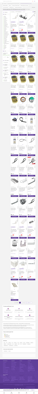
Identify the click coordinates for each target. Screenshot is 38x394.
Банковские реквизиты (6, 367)
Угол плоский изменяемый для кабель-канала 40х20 (21, 272)
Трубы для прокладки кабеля (18, 7)
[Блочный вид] (33, 12)
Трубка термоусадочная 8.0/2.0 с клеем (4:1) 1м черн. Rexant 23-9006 (30, 26)
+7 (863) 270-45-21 (13, 378)
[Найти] (32, 1)
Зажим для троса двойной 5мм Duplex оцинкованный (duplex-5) (31, 231)
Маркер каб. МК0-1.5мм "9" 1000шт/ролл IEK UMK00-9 (22, 45)
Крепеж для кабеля (5, 5)
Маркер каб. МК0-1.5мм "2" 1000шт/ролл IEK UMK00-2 (30, 66)
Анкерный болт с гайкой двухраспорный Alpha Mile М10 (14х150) (13, 293)
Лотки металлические (5, 7)
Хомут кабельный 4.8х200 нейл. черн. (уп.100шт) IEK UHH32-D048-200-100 (22, 128)
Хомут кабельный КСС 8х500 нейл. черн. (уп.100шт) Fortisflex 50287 (30, 209)
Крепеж (10, 5)
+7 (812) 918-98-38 (30, 378)
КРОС (20, 368)
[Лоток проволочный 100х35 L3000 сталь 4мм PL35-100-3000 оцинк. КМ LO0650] (23, 181)
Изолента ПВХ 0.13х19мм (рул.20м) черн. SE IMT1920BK (30, 107)
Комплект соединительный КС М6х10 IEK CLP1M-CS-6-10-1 (22, 209)
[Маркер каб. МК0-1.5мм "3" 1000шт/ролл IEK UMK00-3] (23, 58)
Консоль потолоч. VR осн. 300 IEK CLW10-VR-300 (31, 188)
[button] (19, 12)
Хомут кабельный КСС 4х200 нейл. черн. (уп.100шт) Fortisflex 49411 (22, 168)
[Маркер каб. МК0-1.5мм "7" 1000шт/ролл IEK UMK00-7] (31, 79)
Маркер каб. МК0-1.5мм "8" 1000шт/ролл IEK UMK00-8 (13, 107)
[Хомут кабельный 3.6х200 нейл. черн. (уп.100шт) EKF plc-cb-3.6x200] (23, 140)
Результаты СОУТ (5, 371)
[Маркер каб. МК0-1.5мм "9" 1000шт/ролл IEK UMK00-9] (23, 38)
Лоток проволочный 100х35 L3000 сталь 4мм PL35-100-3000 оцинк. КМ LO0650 (22, 189)
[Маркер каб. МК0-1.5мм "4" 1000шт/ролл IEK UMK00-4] (14, 58)
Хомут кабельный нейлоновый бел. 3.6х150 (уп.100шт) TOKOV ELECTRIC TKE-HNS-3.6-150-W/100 (31, 128)
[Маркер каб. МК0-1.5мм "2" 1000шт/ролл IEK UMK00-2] (31, 58)
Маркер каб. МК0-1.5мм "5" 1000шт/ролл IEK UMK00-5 (30, 45)
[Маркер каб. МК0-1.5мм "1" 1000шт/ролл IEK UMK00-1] (14, 79)
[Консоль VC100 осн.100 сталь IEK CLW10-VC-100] (14, 201)
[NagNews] (20, 388)
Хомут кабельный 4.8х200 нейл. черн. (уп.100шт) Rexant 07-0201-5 (31, 168)
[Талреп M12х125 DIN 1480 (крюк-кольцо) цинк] (31, 263)
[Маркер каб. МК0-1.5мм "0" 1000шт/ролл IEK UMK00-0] (23, 79)
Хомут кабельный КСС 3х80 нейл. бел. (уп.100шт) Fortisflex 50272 (14, 26)
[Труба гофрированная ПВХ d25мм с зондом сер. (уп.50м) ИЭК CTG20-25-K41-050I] (31, 243)
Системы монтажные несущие (15, 5)
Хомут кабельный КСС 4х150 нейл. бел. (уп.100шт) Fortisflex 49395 (14, 231)
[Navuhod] (17, 388)
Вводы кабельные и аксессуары (24, 5)
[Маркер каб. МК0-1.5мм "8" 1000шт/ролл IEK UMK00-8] (14, 99)
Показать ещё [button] (33, 7)
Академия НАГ (21, 367)
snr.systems (21, 369)
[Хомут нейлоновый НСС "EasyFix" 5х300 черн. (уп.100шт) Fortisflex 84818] (31, 140)
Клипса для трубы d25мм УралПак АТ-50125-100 (22, 251)
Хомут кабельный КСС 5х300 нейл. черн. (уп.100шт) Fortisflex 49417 (13, 168)
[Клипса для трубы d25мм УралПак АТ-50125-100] (23, 243)
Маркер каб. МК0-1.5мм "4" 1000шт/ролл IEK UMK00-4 (13, 66)
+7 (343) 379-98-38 (5, 378)
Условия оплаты (13, 363)
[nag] (23, 388)
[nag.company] (14, 388)
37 (25, 302)
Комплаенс (12, 368)
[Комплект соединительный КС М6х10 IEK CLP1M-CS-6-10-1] (23, 201)
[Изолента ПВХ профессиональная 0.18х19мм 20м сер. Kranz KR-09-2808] (23, 99)
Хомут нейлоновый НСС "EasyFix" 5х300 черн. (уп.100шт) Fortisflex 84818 (31, 148)
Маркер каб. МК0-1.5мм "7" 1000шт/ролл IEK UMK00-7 (30, 86)
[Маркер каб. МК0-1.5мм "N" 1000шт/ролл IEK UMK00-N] (14, 38)
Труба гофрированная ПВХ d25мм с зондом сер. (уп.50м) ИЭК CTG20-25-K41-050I (31, 251)
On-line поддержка (13, 362)
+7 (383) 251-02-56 (22, 378)
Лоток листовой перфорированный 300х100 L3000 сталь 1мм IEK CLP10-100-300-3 (14, 189)
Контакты (4, 366)
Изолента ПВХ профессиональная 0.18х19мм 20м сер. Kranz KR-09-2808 (22, 107)
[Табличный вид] (35, 12)
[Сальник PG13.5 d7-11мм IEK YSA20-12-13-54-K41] (14, 243)
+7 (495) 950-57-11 (30, 363)
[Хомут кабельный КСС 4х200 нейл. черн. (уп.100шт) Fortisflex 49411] (23, 160)
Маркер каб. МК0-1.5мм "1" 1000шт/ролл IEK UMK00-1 (13, 86)
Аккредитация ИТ (5, 372)
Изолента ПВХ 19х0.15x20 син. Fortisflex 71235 (13, 127)
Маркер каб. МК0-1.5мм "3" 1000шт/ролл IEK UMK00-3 (22, 66)
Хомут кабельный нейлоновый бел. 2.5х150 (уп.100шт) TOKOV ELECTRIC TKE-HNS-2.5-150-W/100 (14, 148)
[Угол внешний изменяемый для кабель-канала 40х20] (14, 263)
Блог (20, 362)
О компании (4, 362)
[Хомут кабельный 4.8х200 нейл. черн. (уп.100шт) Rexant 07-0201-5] (31, 160)
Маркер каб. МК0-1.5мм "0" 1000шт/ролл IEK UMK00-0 (22, 86)
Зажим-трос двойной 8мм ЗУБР (22, 25)
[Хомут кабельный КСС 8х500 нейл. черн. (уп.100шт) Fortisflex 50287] (31, 201)
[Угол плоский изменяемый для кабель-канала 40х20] (23, 263)
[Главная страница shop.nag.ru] (2, 3)
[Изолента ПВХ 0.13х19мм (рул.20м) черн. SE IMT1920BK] (31, 99)
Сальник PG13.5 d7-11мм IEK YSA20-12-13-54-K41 (14, 251)
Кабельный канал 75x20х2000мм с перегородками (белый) (22, 231)
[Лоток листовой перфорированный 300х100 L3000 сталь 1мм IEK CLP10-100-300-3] (14, 181)
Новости (4, 363)
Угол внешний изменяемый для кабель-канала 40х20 (13, 272)
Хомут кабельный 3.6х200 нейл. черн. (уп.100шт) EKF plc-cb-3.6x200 (22, 148)
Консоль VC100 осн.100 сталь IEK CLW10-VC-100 (13, 209)
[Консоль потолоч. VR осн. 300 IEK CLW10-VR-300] (31, 181)
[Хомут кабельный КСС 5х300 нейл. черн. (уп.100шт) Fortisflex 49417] (14, 160)
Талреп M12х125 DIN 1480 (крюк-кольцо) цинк (30, 272)
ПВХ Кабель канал (12, 7)
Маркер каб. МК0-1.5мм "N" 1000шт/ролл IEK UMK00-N (13, 45)
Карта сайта (13, 369)
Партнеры (4, 368)
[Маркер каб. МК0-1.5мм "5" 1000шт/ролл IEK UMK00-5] (31, 38)
